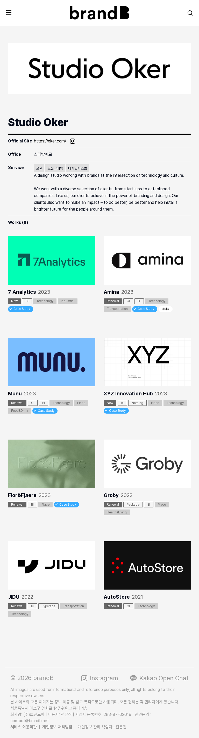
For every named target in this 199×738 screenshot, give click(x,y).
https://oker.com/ (50, 141)
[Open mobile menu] (8, 12)
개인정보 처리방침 (57, 726)
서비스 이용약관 (23, 726)
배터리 (165, 309)
